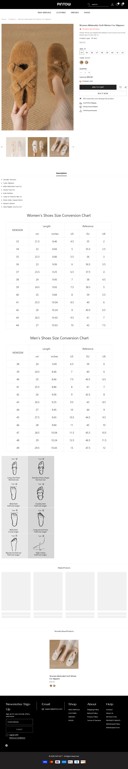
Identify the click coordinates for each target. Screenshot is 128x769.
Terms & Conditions (17, 738)
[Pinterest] (6, 745)
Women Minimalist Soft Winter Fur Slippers (63, 677)
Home (4, 19)
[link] (120, 87)
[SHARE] (124, 87)
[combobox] (100, 4)
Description (61, 173)
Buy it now (103, 93)
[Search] (98, 5)
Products (12, 19)
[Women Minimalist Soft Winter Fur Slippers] (64, 654)
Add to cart (98, 87)
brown (51, 685)
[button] (2, 146)
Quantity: (83, 69)
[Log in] (112, 4)
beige (54, 685)
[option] (38, 77)
